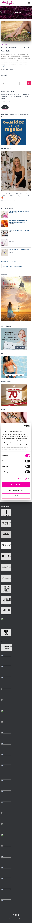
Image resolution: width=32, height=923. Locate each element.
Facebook (13, 915)
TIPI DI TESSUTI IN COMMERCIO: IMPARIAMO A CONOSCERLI (18, 221)
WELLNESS (4, 44)
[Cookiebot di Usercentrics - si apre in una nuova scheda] (23, 426)
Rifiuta (16, 496)
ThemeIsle (22, 919)
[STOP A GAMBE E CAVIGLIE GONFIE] (16, 31)
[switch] (27, 461)
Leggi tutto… (5, 66)
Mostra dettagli (22, 479)
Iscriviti (5, 107)
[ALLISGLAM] (8, 3)
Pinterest (18, 915)
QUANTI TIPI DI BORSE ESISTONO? (19, 230)
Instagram (16, 915)
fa (11, 69)
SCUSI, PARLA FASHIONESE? (17, 240)
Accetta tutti (16, 484)
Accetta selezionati (16, 490)
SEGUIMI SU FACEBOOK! (10, 262)
